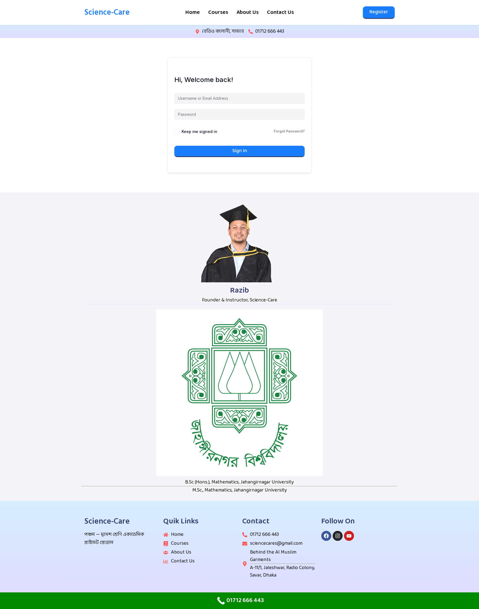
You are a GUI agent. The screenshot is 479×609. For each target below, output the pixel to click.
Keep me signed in (199, 131)
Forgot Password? (289, 132)
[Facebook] (326, 536)
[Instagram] (338, 536)
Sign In (239, 151)
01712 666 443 (269, 31)
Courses (218, 12)
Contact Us (280, 12)
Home (192, 12)
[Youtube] (349, 536)
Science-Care (107, 12)
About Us (247, 12)
